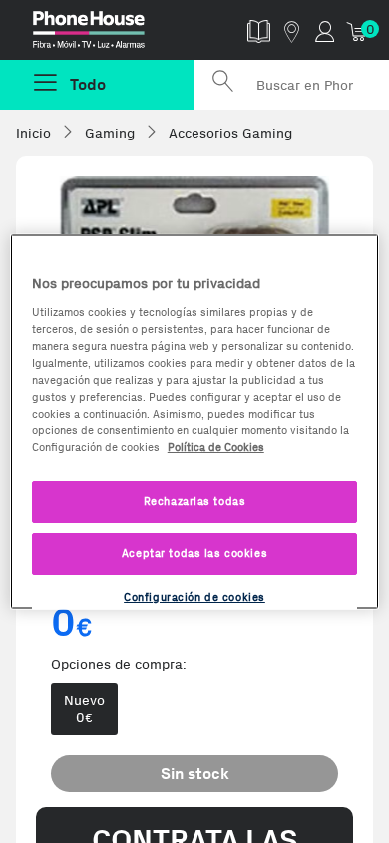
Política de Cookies (216, 447)
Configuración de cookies (194, 597)
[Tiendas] (291, 30)
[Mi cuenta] (324, 30)
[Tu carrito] (357, 30)
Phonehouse (105, 34)
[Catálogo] (258, 30)
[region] (195, 422)
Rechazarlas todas (195, 501)
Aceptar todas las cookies (194, 553)
